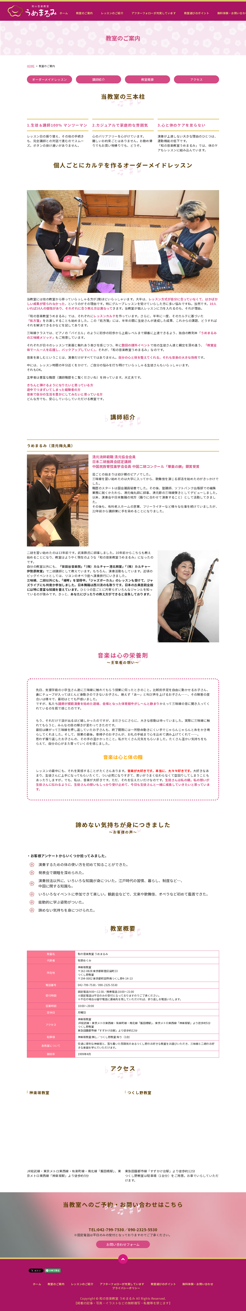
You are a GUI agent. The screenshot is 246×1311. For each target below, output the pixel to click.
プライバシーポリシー (126, 1288)
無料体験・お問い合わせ (197, 1284)
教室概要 (147, 79)
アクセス (196, 79)
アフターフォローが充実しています (153, 13)
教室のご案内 (84, 13)
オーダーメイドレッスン (49, 79)
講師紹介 (98, 79)
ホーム (64, 13)
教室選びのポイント (196, 13)
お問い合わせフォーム (123, 1244)
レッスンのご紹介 (112, 13)
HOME (31, 66)
